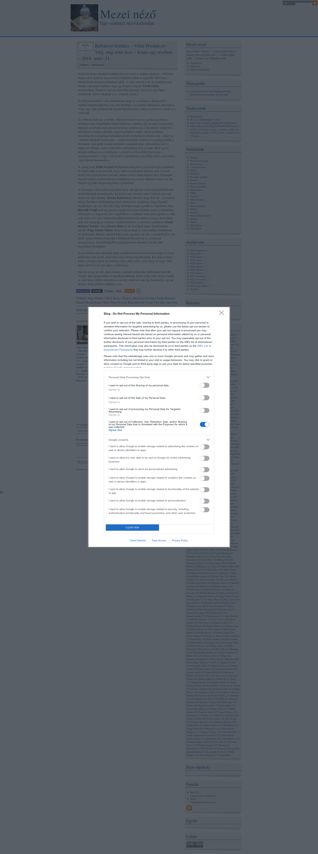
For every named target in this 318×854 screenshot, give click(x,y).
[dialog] (159, 427)
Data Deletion (138, 540)
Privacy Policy (180, 540)
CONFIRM (132, 527)
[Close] (222, 313)
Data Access (159, 540)
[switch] (204, 385)
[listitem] (159, 377)
